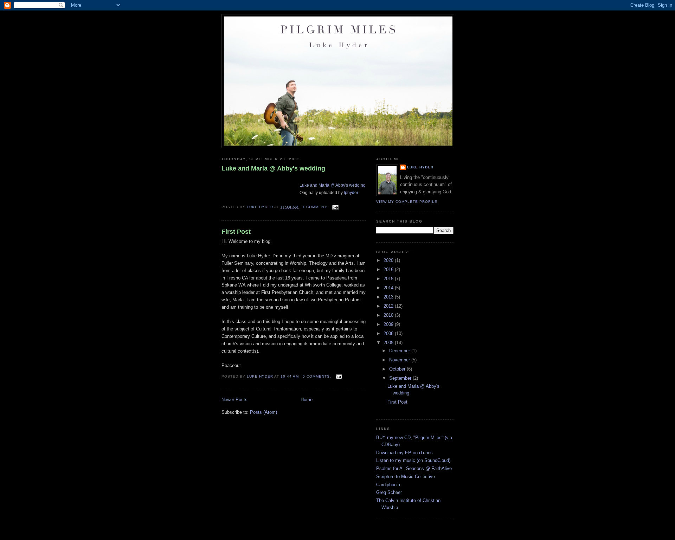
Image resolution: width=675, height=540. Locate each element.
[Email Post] (335, 207)
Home (307, 399)
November (400, 359)
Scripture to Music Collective (405, 476)
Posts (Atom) (263, 412)
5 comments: (318, 376)
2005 (389, 342)
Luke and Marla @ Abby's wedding (273, 168)
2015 (389, 278)
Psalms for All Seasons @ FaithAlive (414, 468)
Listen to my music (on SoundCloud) (413, 460)
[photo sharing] (302, 177)
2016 (389, 269)
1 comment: (315, 207)
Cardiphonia (388, 484)
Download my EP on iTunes (404, 452)
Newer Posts (234, 399)
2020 (389, 260)
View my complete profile (406, 202)
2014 (389, 287)
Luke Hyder (420, 167)
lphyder (351, 192)
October (398, 369)
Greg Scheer (389, 492)
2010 (389, 315)
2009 (389, 324)
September (401, 378)
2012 (389, 306)
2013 (389, 297)
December (400, 350)
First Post (236, 231)
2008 (389, 333)
